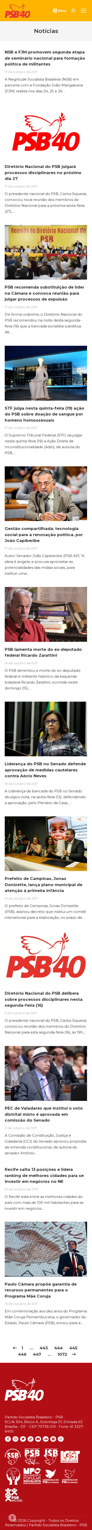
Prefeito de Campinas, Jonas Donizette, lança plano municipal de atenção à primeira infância (43, 884)
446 (22, 1354)
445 (73, 1348)
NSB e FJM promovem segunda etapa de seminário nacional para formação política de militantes (45, 58)
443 (44, 1348)
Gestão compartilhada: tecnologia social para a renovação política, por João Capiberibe (44, 534)
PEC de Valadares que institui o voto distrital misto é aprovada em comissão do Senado (44, 1114)
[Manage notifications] (12, 1518)
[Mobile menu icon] (83, 11)
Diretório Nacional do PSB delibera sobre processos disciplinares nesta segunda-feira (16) (44, 999)
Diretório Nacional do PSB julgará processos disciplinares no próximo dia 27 (43, 172)
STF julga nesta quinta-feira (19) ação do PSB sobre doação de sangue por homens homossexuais (44, 414)
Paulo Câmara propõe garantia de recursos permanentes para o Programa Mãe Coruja (41, 1290)
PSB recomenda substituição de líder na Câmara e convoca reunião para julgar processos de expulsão (44, 293)
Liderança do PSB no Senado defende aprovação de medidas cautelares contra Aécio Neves (45, 769)
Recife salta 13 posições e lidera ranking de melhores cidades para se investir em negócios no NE (44, 1175)
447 (37, 1354)
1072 (62, 1354)
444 (58, 1348)
